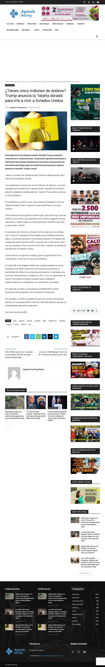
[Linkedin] (44, 336)
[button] (97, 36)
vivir (29, 324)
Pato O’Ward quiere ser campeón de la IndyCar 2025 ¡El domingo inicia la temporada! (19, 354)
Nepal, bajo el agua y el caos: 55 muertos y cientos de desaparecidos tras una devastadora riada (90, 522)
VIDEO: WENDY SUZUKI (81, 482)
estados (37, 321)
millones (62, 321)
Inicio (7, 81)
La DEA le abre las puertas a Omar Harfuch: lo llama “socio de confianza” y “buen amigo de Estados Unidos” (57, 416)
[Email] (50, 336)
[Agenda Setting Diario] (6, 107)
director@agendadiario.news (51, 655)
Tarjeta (8, 324)
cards (15, 321)
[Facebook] (84, 2)
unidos (23, 324)
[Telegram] (56, 336)
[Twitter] (93, 2)
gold (44, 321)
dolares (21, 321)
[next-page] (10, 426)
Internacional (15, 81)
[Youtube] (98, 2)
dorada (29, 321)
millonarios (53, 321)
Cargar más (84, 573)
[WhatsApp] (38, 336)
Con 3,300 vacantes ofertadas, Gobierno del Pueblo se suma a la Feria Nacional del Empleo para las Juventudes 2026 (90, 562)
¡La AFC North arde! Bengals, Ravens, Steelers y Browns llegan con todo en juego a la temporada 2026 (90, 536)
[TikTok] (89, 2)
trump (16, 324)
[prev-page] (6, 426)
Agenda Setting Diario (18, 107)
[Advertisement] (52, 58)
